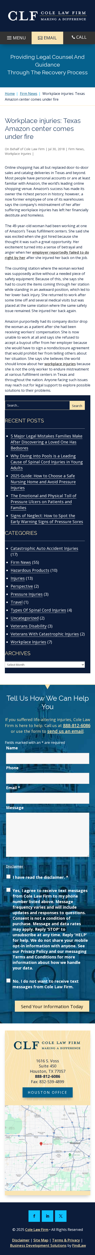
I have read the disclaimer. (40, 877)
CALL (81, 37)
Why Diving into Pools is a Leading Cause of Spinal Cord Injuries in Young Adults (47, 461)
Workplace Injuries (18, 154)
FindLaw (79, 1245)
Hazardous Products (30, 570)
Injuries (18, 578)
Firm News (76, 149)
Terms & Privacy (66, 1240)
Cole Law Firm (34, 149)
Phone (12, 767)
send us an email (65, 731)
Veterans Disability (29, 626)
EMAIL (50, 38)
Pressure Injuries (27, 594)
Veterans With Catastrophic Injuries (45, 634)
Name (12, 747)
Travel (17, 602)
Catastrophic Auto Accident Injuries (44, 548)
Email (13, 787)
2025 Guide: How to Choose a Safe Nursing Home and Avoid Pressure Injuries (43, 481)
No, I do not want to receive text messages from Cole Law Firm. (46, 984)
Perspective (22, 586)
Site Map (40, 1240)
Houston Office (47, 1092)
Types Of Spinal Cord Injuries (38, 610)
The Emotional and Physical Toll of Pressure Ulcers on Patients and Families (43, 501)
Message (15, 807)
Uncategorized (25, 618)
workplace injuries (60, 363)
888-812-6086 (76, 725)
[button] (16, 36)
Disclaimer (14, 866)
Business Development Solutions (38, 1245)
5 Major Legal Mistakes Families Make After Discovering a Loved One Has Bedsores (46, 442)
